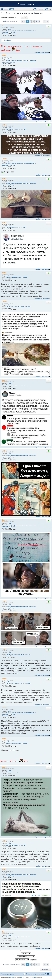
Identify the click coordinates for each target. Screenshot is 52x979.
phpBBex (12, 977)
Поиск (23, 17)
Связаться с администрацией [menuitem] (36, 974)
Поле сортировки (26, 951)
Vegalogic (33, 977)
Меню (6, 9)
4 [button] (36, 21)
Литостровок (26, 4)
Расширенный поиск (26, 17)
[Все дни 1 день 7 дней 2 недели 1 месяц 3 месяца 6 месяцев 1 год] (26, 953)
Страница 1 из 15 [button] (23, 21)
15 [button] (44, 21)
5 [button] (39, 21)
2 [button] (30, 21)
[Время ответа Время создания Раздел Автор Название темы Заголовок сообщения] (26, 956)
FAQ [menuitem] (12, 9)
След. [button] (47, 21)
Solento (4, 26)
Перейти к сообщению (42, 52)
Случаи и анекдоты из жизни (15, 129)
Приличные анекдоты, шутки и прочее (18, 306)
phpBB (22, 977)
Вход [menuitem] (49, 9)
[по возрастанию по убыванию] (22, 959)
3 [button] (33, 21)
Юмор (9, 29)
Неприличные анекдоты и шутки (16, 277)
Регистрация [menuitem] (39, 9)
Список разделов (7, 974)
